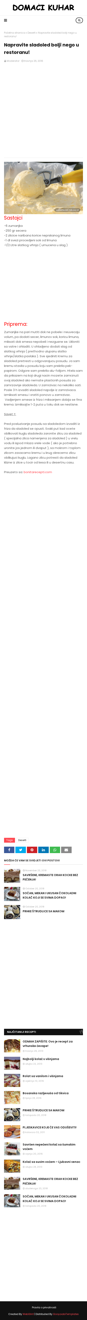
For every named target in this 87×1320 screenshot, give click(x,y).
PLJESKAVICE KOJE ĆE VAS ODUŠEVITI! (49, 1127)
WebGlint (28, 1314)
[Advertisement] (43, 110)
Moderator (13, 61)
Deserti (32, 32)
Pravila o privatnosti (44, 1307)
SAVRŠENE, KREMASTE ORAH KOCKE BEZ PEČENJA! (50, 877)
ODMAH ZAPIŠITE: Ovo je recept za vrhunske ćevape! (48, 1043)
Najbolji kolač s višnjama (41, 1059)
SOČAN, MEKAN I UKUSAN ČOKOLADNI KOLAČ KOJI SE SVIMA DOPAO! (49, 895)
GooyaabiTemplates (66, 1314)
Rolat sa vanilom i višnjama (43, 1076)
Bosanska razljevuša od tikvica (46, 1093)
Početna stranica (14, 32)
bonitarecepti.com (38, 472)
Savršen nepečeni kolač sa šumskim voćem (49, 1146)
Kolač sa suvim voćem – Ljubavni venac (51, 1162)
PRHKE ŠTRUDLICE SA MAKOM (43, 911)
